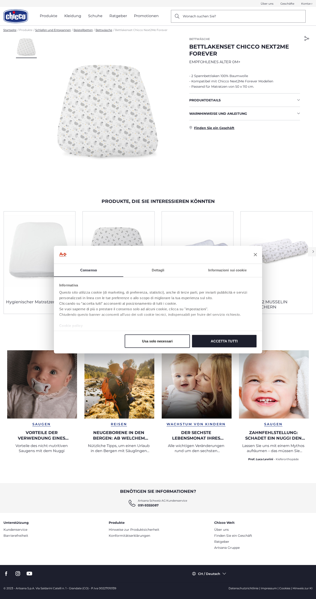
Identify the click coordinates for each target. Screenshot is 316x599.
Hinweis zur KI (303, 588)
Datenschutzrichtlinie (243, 588)
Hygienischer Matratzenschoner (39, 301)
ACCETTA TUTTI (224, 341)
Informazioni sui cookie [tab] (227, 270)
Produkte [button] (48, 16)
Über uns (267, 3)
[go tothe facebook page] (6, 574)
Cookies (284, 588)
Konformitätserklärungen (129, 536)
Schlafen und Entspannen (53, 30)
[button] (26, 47)
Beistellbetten (83, 30)
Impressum (269, 588)
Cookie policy (71, 326)
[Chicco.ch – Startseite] (15, 16)
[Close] (311, 3)
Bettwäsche (104, 30)
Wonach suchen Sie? (199, 16)
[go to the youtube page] (29, 574)
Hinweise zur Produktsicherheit (134, 530)
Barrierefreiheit (15, 536)
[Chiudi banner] (255, 254)
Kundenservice (15, 530)
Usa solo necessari (157, 341)
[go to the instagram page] (18, 574)
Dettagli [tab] (158, 270)
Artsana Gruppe (227, 548)
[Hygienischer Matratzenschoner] (39, 253)
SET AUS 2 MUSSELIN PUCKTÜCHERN (265, 304)
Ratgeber (221, 542)
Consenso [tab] (88, 270)
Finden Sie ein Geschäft (233, 536)
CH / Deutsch (209, 574)
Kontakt (307, 3)
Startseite (9, 30)
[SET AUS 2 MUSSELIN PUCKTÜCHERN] (277, 253)
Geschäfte (287, 3)
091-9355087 (148, 505)
